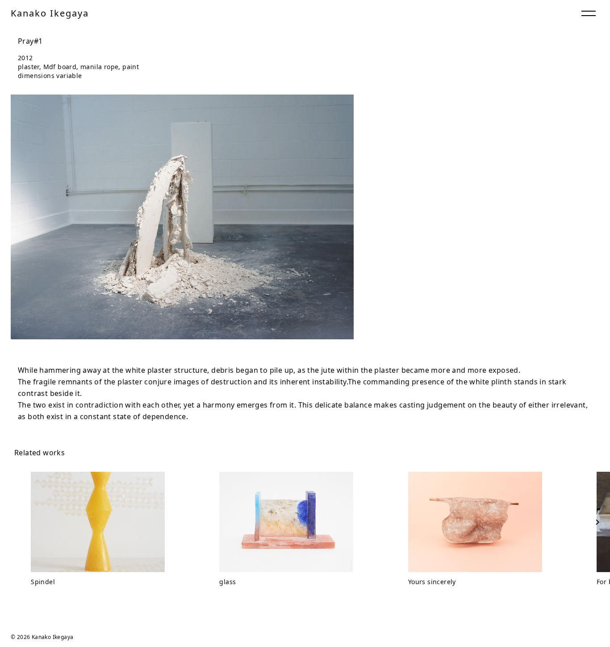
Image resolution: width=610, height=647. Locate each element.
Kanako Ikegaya (50, 13)
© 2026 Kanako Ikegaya (42, 637)
